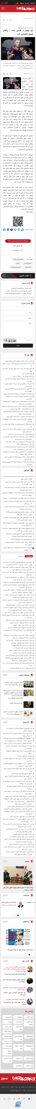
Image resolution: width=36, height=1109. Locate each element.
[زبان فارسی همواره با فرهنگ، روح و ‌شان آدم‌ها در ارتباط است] (30, 981)
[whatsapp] (22, 229)
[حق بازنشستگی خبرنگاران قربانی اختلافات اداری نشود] (30, 991)
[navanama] (32, 3)
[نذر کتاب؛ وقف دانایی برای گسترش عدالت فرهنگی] (30, 1001)
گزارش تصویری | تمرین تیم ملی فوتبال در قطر (19, 291)
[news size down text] (11, 74)
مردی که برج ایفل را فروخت (15, 703)
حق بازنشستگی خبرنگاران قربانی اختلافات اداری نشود (14, 994)
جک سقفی (19, 1058)
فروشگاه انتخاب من (18, 1037)
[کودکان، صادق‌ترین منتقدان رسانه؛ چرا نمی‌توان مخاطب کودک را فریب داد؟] (28, 684)
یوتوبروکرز (19, 1017)
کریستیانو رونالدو (15, 267)
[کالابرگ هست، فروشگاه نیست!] (28, 694)
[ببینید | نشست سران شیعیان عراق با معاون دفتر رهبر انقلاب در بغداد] (18, 875)
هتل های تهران (8, 1036)
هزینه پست (19, 1022)
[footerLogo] (23, 1078)
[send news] (7, 20)
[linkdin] (8, 229)
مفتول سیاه (9, 1046)
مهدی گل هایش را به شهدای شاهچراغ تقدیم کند (19, 293)
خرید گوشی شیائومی (30, 1023)
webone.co (29, 1036)
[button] (23, 915)
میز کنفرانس (19, 1066)
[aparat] (25, 1099)
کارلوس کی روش (18, 259)
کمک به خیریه (8, 1041)
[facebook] (11, 229)
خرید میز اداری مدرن (8, 1059)
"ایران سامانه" (23, 1094)
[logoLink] (25, 8)
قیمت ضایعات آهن (18, 1047)
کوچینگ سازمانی (9, 1052)
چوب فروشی (29, 1017)
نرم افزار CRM (8, 1031)
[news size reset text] (7, 74)
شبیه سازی (28, 267)
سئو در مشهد (8, 1027)
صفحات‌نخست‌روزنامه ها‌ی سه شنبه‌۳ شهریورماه (20, 950)
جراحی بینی (8, 1017)
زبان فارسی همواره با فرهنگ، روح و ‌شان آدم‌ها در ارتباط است (14, 981)
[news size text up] (4, 74)
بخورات (10, 1022)
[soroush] (4, 229)
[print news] (4, 20)
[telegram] (19, 229)
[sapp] (30, 1099)
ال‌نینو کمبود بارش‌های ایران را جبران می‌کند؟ (15, 974)
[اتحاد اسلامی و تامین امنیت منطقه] (29, 904)
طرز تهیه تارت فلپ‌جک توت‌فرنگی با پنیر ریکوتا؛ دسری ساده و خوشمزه (18, 549)
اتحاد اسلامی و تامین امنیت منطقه (15, 902)
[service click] (17, 3)
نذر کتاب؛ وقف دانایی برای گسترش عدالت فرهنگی (14, 1003)
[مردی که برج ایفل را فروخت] (28, 704)
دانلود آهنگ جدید (19, 1028)
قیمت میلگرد (29, 1066)
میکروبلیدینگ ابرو (29, 1047)
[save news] (10, 20)
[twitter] (15, 229)
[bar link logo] (4, 3)
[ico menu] (3, 8)
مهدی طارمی (27, 263)
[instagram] (10, 1099)
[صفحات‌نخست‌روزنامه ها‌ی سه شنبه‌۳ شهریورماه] (18, 937)
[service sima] (22, 3)
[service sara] (27, 3)
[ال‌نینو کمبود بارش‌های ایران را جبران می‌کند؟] (30, 970)
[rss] (6, 1099)
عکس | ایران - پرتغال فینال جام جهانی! (21, 288)
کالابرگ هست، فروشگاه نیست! (15, 698)
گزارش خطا (17, 246)
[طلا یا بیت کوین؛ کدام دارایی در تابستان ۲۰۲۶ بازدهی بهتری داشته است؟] (28, 713)
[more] (5, 675)
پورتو (17, 263)
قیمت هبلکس (29, 1058)
